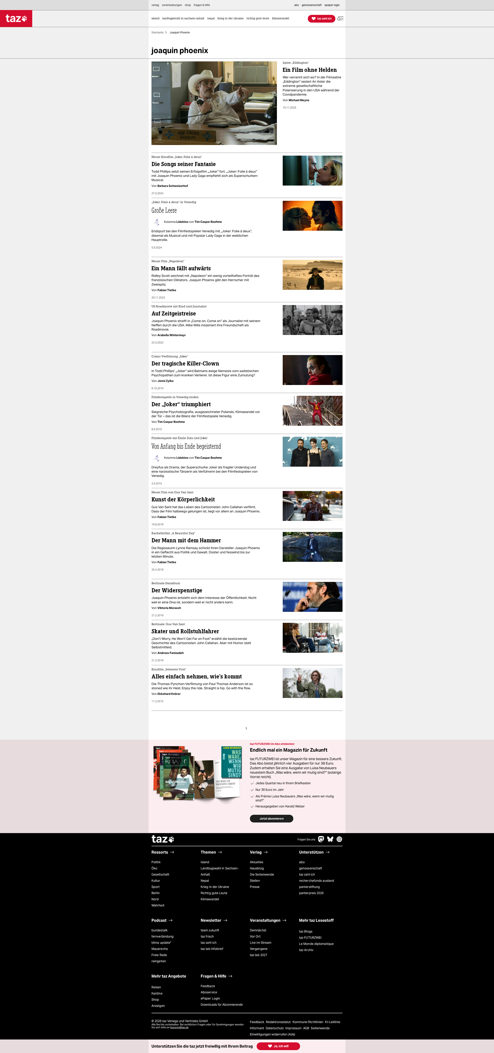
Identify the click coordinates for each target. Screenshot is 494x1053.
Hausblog (257, 868)
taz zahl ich (307, 874)
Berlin (155, 893)
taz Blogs (305, 931)
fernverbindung (162, 936)
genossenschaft (310, 868)
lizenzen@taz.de (179, 1027)
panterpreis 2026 (311, 893)
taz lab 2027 (258, 955)
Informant (257, 1028)
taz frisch (207, 936)
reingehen (158, 961)
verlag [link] (155, 5)
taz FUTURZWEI (310, 938)
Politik (156, 862)
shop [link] (188, 5)
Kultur (155, 881)
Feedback (208, 986)
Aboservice (209, 992)
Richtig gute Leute (214, 893)
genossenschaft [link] (312, 5)
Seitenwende (320, 1028)
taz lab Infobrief (212, 949)
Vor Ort (255, 936)
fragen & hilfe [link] (202, 5)
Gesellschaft (160, 874)
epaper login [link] (332, 5)
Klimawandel (210, 899)
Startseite (157, 32)
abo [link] (296, 5)
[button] (340, 18)
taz (163, 839)
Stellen (255, 881)
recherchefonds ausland (316, 881)
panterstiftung (309, 887)
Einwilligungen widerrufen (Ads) (272, 1034)
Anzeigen (158, 1006)
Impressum (293, 1028)
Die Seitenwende (262, 874)
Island (205, 862)
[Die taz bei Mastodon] (321, 841)
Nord (155, 899)
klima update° (161, 943)
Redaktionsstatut (279, 1022)
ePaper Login (210, 998)
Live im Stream (260, 943)
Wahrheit (157, 905)
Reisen (156, 987)
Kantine (156, 993)
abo (302, 862)
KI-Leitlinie (332, 1022)
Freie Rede (159, 955)
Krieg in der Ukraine (215, 887)
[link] (156, 18)
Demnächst (258, 930)
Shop (155, 1000)
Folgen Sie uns (306, 839)
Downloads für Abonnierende (222, 1005)
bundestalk (159, 930)
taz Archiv (306, 950)
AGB (306, 1028)
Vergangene (258, 949)
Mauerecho (159, 949)
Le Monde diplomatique (316, 944)
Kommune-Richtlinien (308, 1022)
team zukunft (210, 930)
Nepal (205, 881)
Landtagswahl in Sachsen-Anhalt (220, 871)
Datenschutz (275, 1028)
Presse (255, 887)
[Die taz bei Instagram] (339, 841)
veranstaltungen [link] (172, 5)
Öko (154, 868)
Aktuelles (256, 862)
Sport (155, 887)
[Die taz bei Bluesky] (330, 841)
